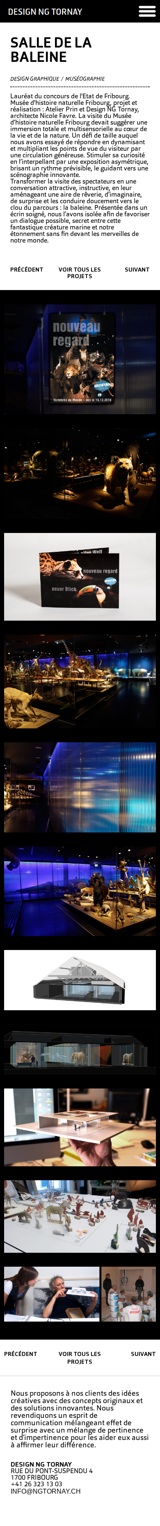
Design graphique (34, 79)
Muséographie (85, 79)
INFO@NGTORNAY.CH (46, 1491)
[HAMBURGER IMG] (147, 11)
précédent (26, 270)
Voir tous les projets (80, 273)
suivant (137, 270)
